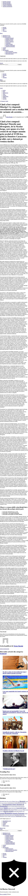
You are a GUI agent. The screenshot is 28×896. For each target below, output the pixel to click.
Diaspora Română (6, 2)
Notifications (5, 96)
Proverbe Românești (7, 4)
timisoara (6, 816)
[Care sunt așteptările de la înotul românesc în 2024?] (15, 682)
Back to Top (2, 828)
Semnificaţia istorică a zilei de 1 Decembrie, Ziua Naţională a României (15, 732)
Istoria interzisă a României (11, 52)
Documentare (5, 50)
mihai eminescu (4, 809)
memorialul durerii (21, 808)
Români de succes (9, 40)
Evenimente (8, 42)
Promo (4, 824)
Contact (4, 823)
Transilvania (19, 816)
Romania (8, 813)
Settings (4, 97)
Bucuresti (22, 801)
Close (1, 829)
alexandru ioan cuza (4, 801)
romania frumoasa (18, 813)
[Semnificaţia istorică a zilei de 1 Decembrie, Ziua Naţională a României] (15, 723)
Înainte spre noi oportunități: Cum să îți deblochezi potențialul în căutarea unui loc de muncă (15, 712)
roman (23, 811)
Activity (4, 95)
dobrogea (9, 806)
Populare (5, 28)
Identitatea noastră (6, 36)
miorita (7, 648)
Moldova (16, 809)
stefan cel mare (19, 815)
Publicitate (5, 822)
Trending (5, 31)
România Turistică (7, 1)
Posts (4, 91)
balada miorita (3, 648)
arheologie (10, 801)
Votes (4, 94)
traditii (9, 816)
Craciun (16, 802)
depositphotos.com (7, 821)
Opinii (4, 49)
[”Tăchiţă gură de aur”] (15, 760)
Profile (4, 90)
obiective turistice (8, 811)
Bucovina (17, 801)
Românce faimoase (9, 41)
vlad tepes (24, 816)
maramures (10, 808)
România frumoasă (9, 38)
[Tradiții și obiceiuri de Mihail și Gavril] (15, 742)
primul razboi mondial (18, 811)
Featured (3, 653)
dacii (23, 802)
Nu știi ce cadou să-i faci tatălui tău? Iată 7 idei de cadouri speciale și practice (14, 672)
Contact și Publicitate (7, 5)
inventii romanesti (14, 806)
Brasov (13, 801)
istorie (6, 808)
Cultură (4, 47)
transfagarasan (13, 816)
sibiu (15, 815)
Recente (4, 27)
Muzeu (24, 809)
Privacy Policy (6, 825)
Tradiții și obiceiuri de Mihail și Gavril (13, 750)
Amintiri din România (10, 46)
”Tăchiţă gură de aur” (9, 769)
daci (19, 803)
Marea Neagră (14, 808)
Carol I (26, 801)
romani (2, 813)
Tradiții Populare (9, 44)
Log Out (4, 98)
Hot (3, 29)
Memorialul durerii (9, 53)
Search (19, 64)
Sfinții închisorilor (9, 51)
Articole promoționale (7, 6)
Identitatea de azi (6, 35)
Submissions (5, 92)
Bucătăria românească (10, 45)
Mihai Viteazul (11, 809)
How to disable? (3, 894)
